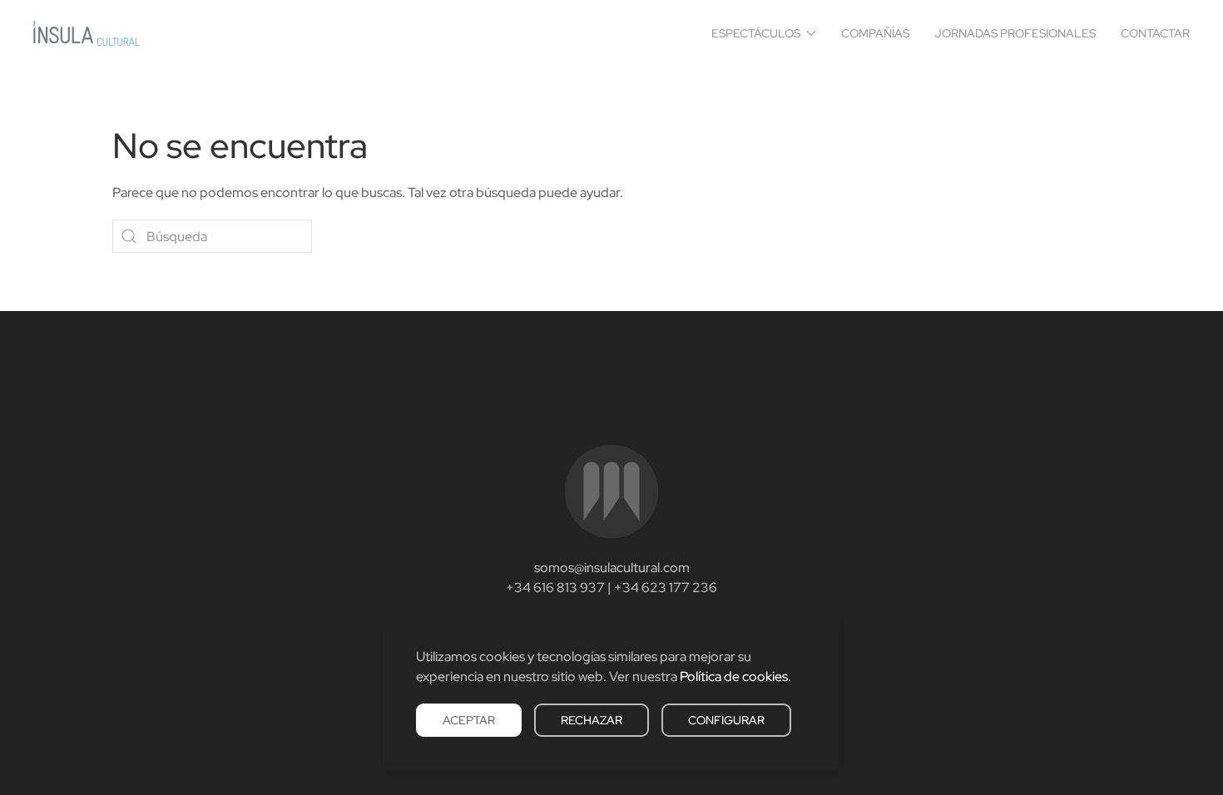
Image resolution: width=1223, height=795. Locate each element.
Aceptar (469, 720)
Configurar (726, 720)
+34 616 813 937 (555, 587)
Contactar (1155, 33)
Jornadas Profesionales (1015, 33)
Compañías (875, 33)
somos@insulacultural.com (612, 567)
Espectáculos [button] (755, 33)
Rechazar (591, 720)
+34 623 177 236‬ (665, 587)
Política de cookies (734, 676)
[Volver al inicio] (86, 33)
